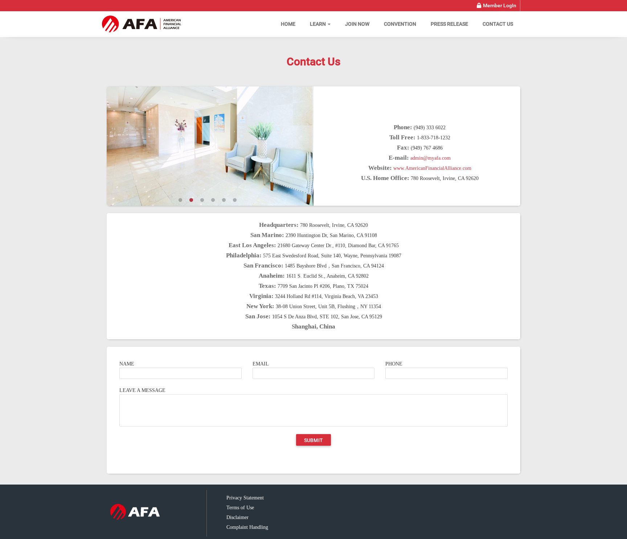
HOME (288, 24)
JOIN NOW (357, 24)
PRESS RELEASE (449, 24)
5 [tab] (224, 200)
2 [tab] (191, 200)
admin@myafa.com (430, 158)
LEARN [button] (318, 24)
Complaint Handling (247, 527)
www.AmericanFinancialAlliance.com (432, 168)
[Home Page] (142, 24)
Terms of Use (240, 507)
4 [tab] (213, 200)
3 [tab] (202, 200)
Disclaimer (237, 517)
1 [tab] (180, 200)
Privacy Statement (245, 498)
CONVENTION (400, 24)
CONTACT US (498, 24)
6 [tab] (234, 200)
